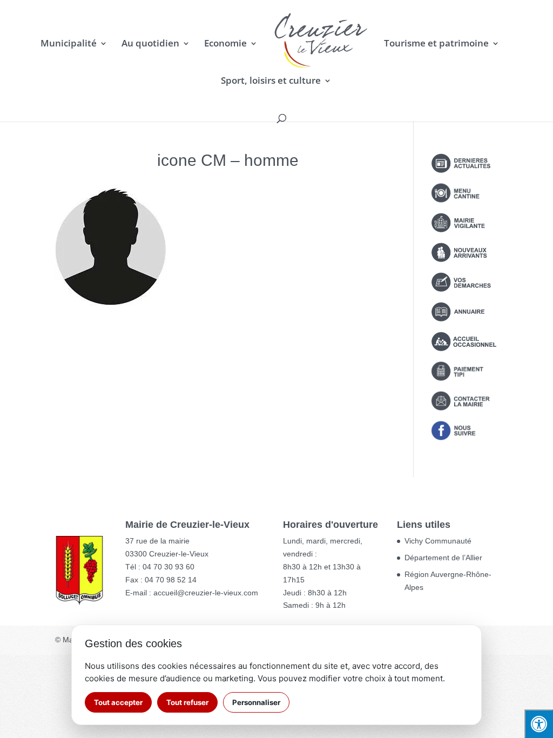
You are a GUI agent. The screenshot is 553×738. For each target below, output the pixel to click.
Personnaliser (256, 702)
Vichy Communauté (437, 540)
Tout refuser (187, 702)
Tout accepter (118, 702)
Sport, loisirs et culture (271, 81)
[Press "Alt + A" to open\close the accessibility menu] (538, 723)
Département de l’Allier (443, 557)
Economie (225, 44)
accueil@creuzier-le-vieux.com (205, 592)
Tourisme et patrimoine (436, 44)
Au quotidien (150, 44)
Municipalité (69, 44)
